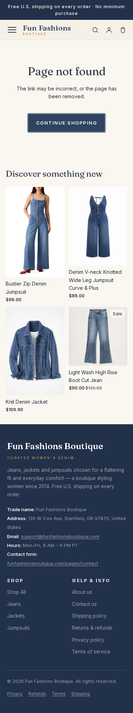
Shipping (80, 693)
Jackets (16, 616)
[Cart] (123, 30)
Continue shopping (66, 123)
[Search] (95, 30)
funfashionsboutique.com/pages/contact (52, 563)
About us (82, 592)
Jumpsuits (18, 628)
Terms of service (91, 651)
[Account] (109, 30)
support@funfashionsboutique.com (60, 536)
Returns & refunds (92, 628)
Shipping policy (89, 616)
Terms (59, 693)
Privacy (15, 693)
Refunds (37, 693)
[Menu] (12, 30)
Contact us (84, 604)
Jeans (14, 604)
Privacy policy (88, 640)
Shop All (16, 592)
